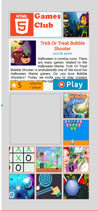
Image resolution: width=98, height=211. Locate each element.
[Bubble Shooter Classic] (76, 132)
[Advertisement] (35, 119)
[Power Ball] (22, 186)
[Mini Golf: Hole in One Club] (49, 159)
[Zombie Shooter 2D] (76, 24)
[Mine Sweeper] (76, 186)
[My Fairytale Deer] (76, 105)
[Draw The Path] (49, 186)
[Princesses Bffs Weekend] (76, 159)
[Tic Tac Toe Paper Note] (22, 159)
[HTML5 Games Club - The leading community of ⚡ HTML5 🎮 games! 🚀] (35, 25)
